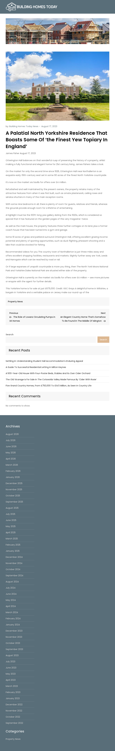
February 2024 (13, 618)
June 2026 (11, 446)
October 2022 (13, 716)
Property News (15, 301)
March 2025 (12, 538)
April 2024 (11, 606)
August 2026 (12, 434)
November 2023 (14, 636)
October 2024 (13, 569)
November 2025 (14, 489)
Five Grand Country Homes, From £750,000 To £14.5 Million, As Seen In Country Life (48, 385)
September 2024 (14, 575)
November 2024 (14, 563)
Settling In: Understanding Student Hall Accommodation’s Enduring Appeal (44, 361)
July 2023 (10, 661)
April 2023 (11, 679)
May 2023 (11, 673)
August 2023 (12, 655)
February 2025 (13, 544)
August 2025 (12, 507)
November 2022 (14, 710)
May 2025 (11, 526)
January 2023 (13, 698)
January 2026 (13, 477)
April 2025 (11, 532)
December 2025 (14, 483)
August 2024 (12, 581)
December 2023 (14, 630)
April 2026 (11, 458)
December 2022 (14, 704)
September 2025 (14, 501)
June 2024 (11, 593)
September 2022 (14, 722)
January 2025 (13, 550)
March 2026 (12, 464)
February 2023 (13, 692)
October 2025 (13, 495)
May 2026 (11, 452)
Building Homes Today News (23, 126)
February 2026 (13, 471)
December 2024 (14, 557)
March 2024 (12, 612)
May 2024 (11, 600)
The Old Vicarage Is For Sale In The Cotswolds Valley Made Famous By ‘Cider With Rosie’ (51, 379)
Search (9, 334)
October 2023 (13, 643)
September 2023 (14, 649)
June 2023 (11, 667)
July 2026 (10, 440)
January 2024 (13, 624)
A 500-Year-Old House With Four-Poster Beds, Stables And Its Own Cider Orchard (48, 373)
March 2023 (12, 686)
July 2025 (10, 514)
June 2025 (11, 520)
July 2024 (11, 587)
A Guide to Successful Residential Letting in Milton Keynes (36, 367)
